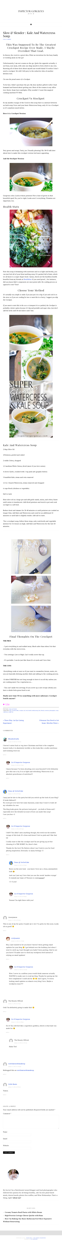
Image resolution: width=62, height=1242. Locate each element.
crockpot (21, 710)
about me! (17, 1198)
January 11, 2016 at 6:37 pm (14, 1003)
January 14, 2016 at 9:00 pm (20, 865)
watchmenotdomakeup (16, 1064)
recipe (57, 710)
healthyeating (35, 710)
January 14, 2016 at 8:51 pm (17, 828)
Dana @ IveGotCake (15, 791)
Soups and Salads (13, 709)
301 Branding (34, 1239)
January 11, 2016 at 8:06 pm (14, 920)
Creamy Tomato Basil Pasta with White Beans (23, 1212)
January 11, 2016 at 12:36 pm (14, 1066)
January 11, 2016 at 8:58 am (14, 1087)
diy (24, 710)
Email (5, 1139)
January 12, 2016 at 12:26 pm (20, 969)
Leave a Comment (7, 39)
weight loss (10, 712)
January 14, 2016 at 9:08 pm (20, 896)
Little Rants (12, 1084)
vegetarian (5, 712)
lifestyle (42, 710)
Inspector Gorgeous (31, 11)
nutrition (47, 710)
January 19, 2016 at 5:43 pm (17, 765)
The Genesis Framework (39, 1237)
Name (5, 1132)
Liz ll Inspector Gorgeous (20, 762)
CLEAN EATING (15, 710)
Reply (4, 754)
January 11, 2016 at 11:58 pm (17, 941)
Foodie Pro (29, 1237)
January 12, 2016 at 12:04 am (20, 1042)
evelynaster (15, 938)
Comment (7, 1114)
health (29, 710)
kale (39, 710)
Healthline (28, 279)
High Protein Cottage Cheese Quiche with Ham (24, 1215)
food (27, 710)
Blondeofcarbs (13, 739)
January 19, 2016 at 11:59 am (14, 741)
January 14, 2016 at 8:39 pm (14, 793)
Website (6, 1145)
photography (52, 710)
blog (10, 710)
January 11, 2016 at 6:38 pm (17, 1022)
